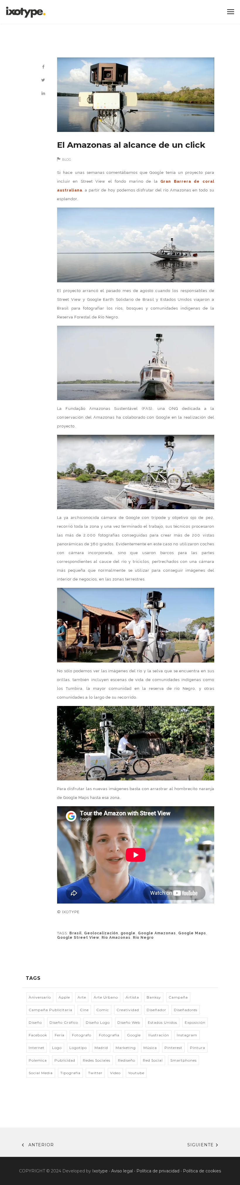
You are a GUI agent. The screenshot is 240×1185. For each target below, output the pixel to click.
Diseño (35, 1022)
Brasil (75, 933)
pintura (197, 1047)
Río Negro (143, 938)
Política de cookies (202, 1171)
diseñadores (185, 1010)
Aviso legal (122, 1171)
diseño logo (98, 1022)
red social (153, 1060)
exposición (195, 1022)
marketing (126, 1047)
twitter (95, 1073)
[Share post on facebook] (43, 67)
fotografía (109, 1035)
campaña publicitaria (50, 1010)
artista (132, 997)
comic (102, 1010)
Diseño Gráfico (63, 1022)
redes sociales (96, 1060)
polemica (38, 1060)
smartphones (183, 1060)
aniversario (40, 997)
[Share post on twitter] (43, 80)
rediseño (126, 1060)
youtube (136, 1073)
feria (59, 1035)
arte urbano (106, 997)
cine (84, 1010)
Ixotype (100, 1171)
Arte (82, 997)
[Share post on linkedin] (43, 93)
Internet (36, 1047)
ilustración (158, 1035)
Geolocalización (101, 933)
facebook (38, 1035)
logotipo (78, 1047)
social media (41, 1073)
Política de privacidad (157, 1171)
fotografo (81, 1035)
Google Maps (192, 933)
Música (150, 1047)
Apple (64, 997)
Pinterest (173, 1047)
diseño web (128, 1022)
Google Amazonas (157, 933)
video (115, 1073)
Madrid (101, 1047)
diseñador (156, 1010)
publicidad (64, 1060)
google (128, 933)
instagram (187, 1035)
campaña (178, 997)
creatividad (127, 1010)
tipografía (70, 1073)
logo (57, 1047)
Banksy (154, 997)
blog (66, 159)
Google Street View (78, 938)
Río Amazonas (116, 938)
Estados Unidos (162, 1022)
